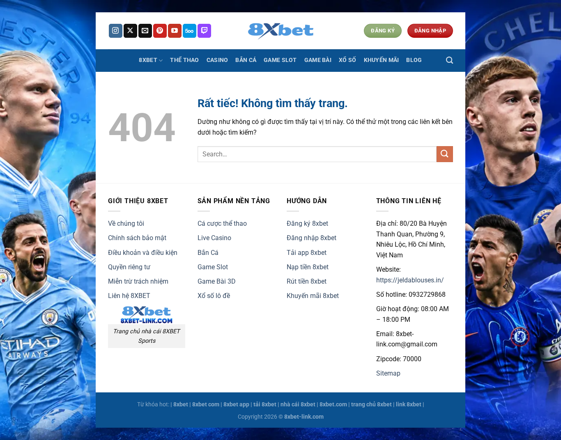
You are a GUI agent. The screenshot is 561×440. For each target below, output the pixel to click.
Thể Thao (184, 60)
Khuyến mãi (381, 60)
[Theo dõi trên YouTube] (175, 31)
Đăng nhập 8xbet (311, 238)
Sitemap (388, 373)
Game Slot (280, 60)
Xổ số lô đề (214, 296)
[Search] (449, 60)
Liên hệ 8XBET (129, 296)
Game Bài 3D (217, 281)
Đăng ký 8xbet (307, 223)
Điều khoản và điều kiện (142, 253)
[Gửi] (445, 154)
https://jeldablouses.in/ (410, 280)
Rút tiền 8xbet (306, 281)
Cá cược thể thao (222, 223)
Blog (414, 60)
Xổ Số (347, 60)
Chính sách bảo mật (137, 238)
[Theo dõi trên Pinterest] (160, 31)
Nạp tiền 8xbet (308, 267)
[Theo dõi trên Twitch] (204, 31)
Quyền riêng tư (129, 267)
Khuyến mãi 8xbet (313, 296)
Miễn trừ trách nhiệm (138, 281)
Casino (217, 60)
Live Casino (214, 238)
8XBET (148, 60)
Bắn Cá (245, 60)
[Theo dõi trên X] (130, 31)
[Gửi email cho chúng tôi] (145, 31)
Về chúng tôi (126, 223)
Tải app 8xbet (306, 253)
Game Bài (317, 60)
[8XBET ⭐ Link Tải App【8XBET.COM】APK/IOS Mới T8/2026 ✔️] (280, 31)
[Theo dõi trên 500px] (189, 31)
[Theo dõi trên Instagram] (115, 31)
